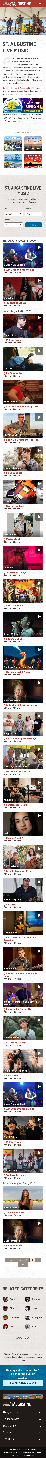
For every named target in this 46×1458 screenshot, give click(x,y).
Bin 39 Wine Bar (14, 373)
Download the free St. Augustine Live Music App (21, 88)
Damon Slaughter (13, 468)
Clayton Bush (11, 932)
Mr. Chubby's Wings (16, 1042)
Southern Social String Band (18, 667)
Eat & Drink (9, 1425)
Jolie (6, 833)
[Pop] (12, 1326)
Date (6, 209)
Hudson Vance (11, 1037)
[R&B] (34, 1326)
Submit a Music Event (23, 1382)
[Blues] (12, 1308)
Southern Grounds (15, 1212)
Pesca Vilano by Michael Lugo (21, 738)
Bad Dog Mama (12, 866)
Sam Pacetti (10, 968)
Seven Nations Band (14, 265)
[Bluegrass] (34, 1317)
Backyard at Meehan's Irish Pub (22, 439)
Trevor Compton (12, 435)
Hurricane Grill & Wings (18, 672)
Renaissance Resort (16, 805)
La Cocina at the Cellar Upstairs (22, 406)
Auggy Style (10, 733)
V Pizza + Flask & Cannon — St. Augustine (21, 939)
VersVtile (8, 298)
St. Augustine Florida (26, 1455)
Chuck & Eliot (11, 1137)
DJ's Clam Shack (14, 605)
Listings (7, 219)
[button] (23, 1338)
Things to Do (10, 1412)
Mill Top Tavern (14, 340)
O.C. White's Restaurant (18, 771)
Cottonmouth (11, 1170)
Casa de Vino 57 (14, 838)
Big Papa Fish (11, 600)
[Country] (34, 1299)
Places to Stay (11, 1418)
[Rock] (12, 1299)
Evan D (7, 501)
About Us (8, 1439)
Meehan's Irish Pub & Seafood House (20, 974)
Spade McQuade (12, 899)
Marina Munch (13, 539)
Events (7, 1432)
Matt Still (8, 800)
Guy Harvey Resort (15, 506)
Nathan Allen (10, 335)
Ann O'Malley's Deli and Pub (20, 269)
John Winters (11, 534)
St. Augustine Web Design (31, 1452)
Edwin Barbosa (11, 401)
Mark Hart (9, 567)
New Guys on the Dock (15, 766)
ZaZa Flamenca (12, 700)
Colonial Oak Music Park (18, 871)
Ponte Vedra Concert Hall (19, 1009)
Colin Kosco (10, 368)
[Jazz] (34, 1308)
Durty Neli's (12, 904)
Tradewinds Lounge (16, 303)
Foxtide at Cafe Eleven (15, 1070)
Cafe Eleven (12, 1075)
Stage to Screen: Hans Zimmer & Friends (21, 1003)
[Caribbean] (12, 1317)
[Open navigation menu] (37, 4)
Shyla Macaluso (12, 1207)
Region (28, 209)
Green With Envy (12, 634)
